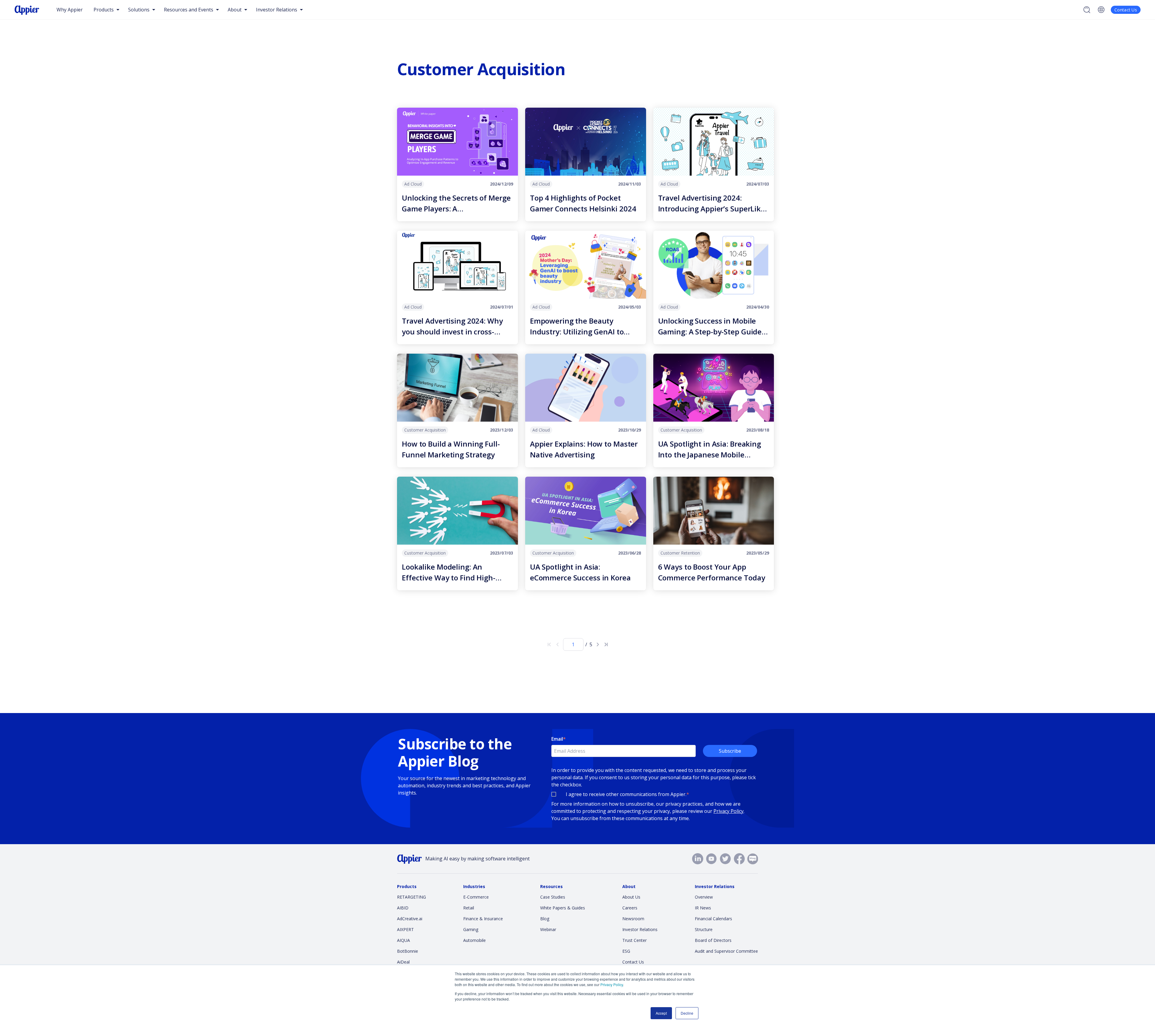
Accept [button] (661, 1013)
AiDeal (403, 962)
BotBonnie (407, 951)
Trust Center (634, 940)
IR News (703, 908)
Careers (629, 908)
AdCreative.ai (409, 918)
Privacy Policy (611, 984)
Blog (544, 918)
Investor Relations (640, 929)
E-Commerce (476, 897)
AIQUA (403, 940)
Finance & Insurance (483, 918)
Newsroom (633, 918)
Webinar (548, 929)
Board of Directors (713, 940)
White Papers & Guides (562, 908)
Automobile (474, 940)
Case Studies (552, 897)
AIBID (402, 908)
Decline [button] (687, 1013)
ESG (626, 951)
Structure (704, 929)
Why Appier (70, 9)
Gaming (470, 929)
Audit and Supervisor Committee (726, 951)
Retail (468, 908)
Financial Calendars (713, 918)
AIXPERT (405, 929)
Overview (704, 897)
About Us (631, 897)
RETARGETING (411, 897)
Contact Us (1125, 10)
